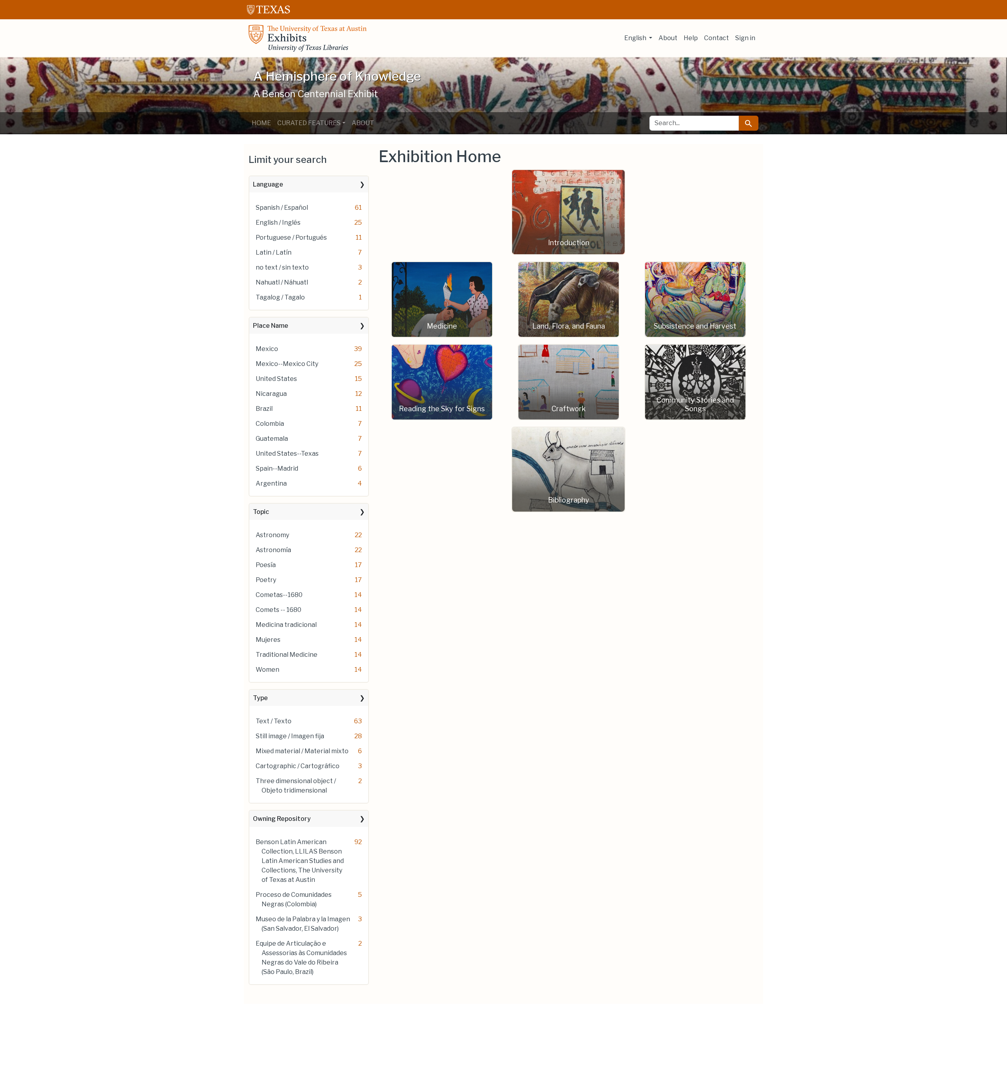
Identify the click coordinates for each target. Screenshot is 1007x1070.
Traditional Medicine (286, 654)
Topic (261, 512)
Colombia (270, 423)
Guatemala (272, 438)
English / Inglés (278, 222)
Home (261, 123)
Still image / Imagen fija (290, 736)
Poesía (266, 565)
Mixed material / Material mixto (302, 751)
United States (276, 379)
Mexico (267, 349)
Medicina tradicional (286, 624)
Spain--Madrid (277, 468)
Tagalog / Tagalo (280, 297)
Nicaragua (271, 393)
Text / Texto (273, 721)
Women (267, 669)
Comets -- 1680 (278, 610)
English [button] (635, 38)
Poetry (266, 580)
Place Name (270, 325)
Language (268, 184)
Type (260, 698)
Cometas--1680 (279, 595)
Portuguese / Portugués (291, 237)
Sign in (745, 38)
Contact (716, 38)
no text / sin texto (282, 267)
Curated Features (309, 123)
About (667, 38)
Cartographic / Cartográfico (297, 766)
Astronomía (273, 550)
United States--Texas (287, 453)
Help (691, 38)
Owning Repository (282, 818)
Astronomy (272, 535)
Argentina (271, 483)
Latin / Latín (273, 252)
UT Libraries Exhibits (308, 38)
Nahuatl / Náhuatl (282, 282)
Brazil (264, 408)
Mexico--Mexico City (287, 364)
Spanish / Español (282, 207)
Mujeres (268, 639)
